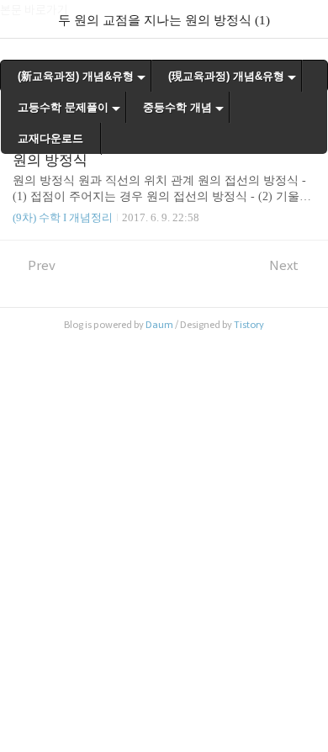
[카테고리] (20, 19)
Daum (159, 325)
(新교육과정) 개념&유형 (76, 76)
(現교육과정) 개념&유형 (226, 76)
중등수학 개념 (177, 107)
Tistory (249, 325)
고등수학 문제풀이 (63, 107)
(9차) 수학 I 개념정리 (63, 217)
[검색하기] (307, 19)
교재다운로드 (50, 138)
